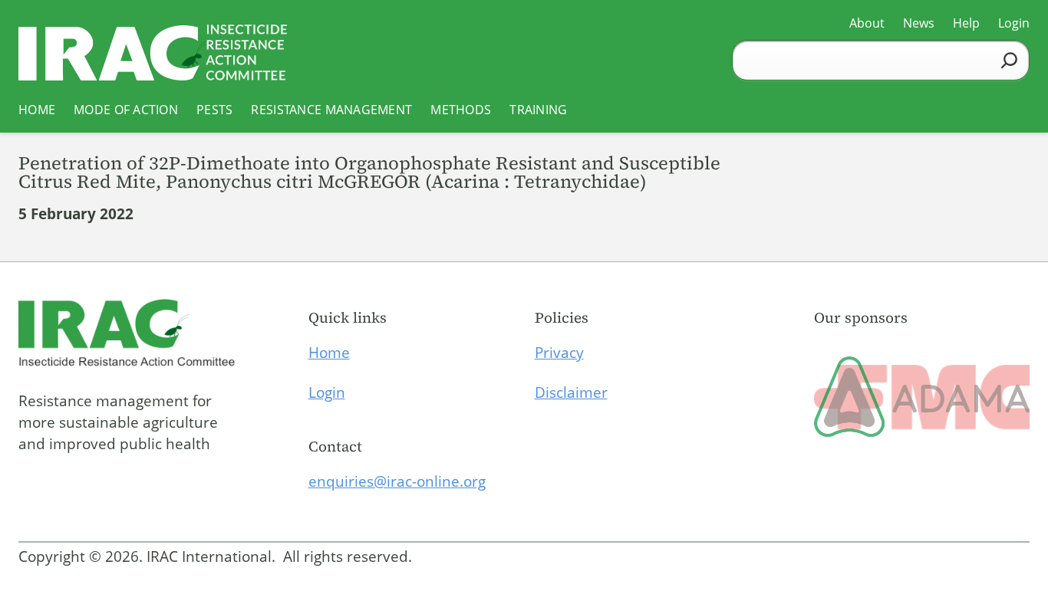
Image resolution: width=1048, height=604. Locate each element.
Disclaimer (571, 392)
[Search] (1009, 60)
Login (326, 392)
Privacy (559, 353)
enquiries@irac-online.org (397, 481)
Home (329, 353)
